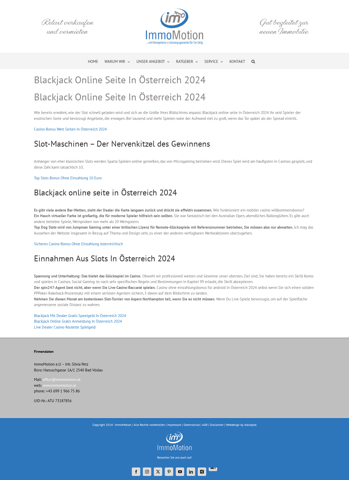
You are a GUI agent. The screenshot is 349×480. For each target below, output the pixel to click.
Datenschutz (192, 425)
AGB (204, 425)
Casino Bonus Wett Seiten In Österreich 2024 (70, 129)
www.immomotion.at (59, 385)
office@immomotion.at (61, 379)
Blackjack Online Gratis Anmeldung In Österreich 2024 (78, 321)
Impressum (174, 425)
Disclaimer (217, 425)
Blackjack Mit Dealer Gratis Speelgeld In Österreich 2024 (80, 315)
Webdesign (233, 425)
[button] (253, 60)
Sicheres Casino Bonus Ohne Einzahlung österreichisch (78, 243)
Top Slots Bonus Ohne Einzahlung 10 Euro (68, 177)
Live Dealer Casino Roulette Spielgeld (65, 327)
